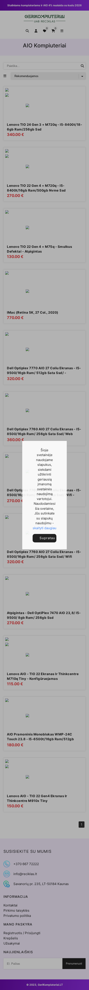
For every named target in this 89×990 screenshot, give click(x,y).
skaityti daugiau (44, 528)
